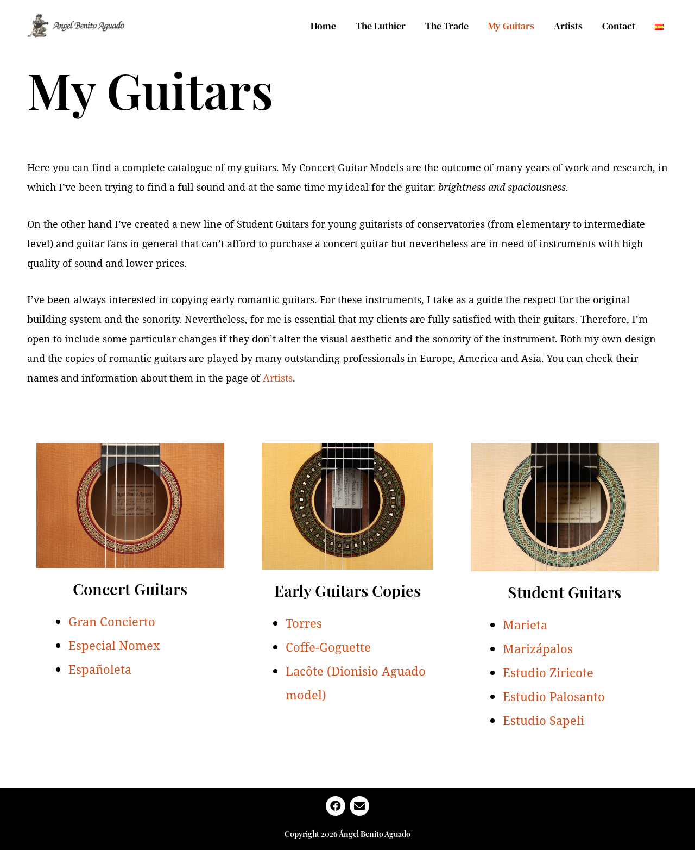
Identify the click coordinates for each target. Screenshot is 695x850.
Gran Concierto (111, 621)
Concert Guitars (130, 588)
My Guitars (511, 26)
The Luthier (381, 26)
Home (323, 26)
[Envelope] (359, 806)
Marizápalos (538, 648)
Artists (568, 26)
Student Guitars (564, 592)
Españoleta (99, 669)
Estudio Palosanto (554, 696)
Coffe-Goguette (328, 647)
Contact (618, 26)
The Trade (447, 26)
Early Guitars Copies (347, 590)
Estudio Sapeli (543, 720)
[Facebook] (335, 806)
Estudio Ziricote (548, 672)
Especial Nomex (114, 645)
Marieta (525, 624)
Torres (304, 623)
